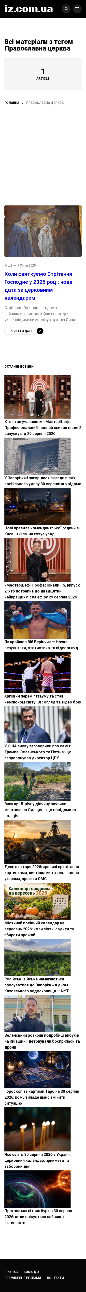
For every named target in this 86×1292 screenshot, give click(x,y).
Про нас (11, 1272)
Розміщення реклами (22, 1278)
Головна (11, 103)
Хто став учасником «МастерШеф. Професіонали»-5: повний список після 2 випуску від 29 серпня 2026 (42, 427)
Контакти (55, 1278)
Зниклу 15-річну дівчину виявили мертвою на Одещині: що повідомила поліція (40, 809)
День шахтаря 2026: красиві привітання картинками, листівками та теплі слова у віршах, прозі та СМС (41, 872)
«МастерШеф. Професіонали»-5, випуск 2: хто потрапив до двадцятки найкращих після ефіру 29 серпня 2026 (42, 591)
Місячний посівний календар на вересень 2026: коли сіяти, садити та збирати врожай (39, 929)
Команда (31, 1272)
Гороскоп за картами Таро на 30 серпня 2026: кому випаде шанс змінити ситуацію (41, 1097)
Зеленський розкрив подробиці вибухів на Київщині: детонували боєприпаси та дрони (42, 1041)
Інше (8, 265)
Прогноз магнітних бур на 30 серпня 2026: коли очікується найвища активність (38, 1216)
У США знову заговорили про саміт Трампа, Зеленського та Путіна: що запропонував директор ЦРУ (37, 752)
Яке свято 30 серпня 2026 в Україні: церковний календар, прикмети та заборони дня (37, 1160)
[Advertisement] (43, 160)
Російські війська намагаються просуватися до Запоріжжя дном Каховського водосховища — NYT (36, 985)
